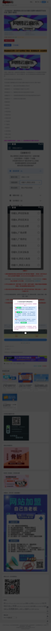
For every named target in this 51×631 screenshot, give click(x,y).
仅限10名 (19, 307)
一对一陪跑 (19, 312)
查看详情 (24, 322)
